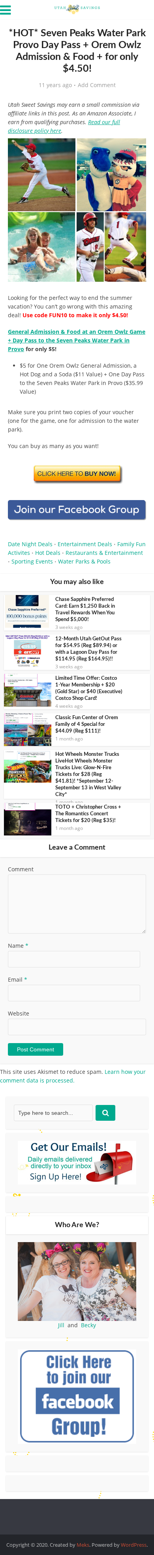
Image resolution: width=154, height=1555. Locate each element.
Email (17, 979)
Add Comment (97, 85)
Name (18, 945)
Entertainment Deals (85, 544)
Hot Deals (47, 552)
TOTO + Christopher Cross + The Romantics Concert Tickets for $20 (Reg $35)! (88, 814)
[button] (134, 149)
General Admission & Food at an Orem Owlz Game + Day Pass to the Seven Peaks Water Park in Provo (76, 340)
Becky (88, 1325)
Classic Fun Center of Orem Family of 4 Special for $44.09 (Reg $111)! (86, 724)
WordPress (133, 1544)
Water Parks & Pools (84, 561)
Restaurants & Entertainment (104, 552)
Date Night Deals (30, 544)
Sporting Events (32, 561)
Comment (21, 869)
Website (18, 1013)
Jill (61, 1325)
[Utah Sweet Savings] (77, 9)
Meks (83, 1544)
